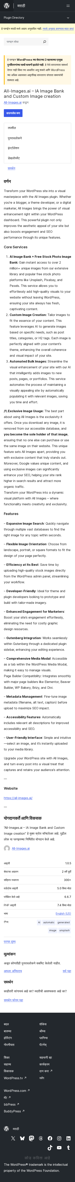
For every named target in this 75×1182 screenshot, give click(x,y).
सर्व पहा (67, 971)
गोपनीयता (9, 1045)
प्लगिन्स (43, 1038)
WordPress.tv (15, 1078)
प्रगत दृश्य (10, 941)
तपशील (12, 128)
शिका (7, 1057)
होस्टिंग (8, 1038)
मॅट (7, 1098)
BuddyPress (14, 1111)
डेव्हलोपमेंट (14, 158)
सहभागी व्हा (45, 1057)
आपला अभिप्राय (13, 971)
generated (64, 922)
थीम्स (42, 1031)
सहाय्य (7, 1064)
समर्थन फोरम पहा (13, 1000)
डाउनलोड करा (13, 113)
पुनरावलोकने (15, 138)
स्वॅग (41, 1078)
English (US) (63, 913)
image (52, 930)
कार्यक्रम (44, 1064)
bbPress (11, 1104)
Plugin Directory (14, 17)
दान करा (46, 1071)
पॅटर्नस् (43, 1045)
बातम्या (7, 1031)
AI (39, 922)
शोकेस (43, 1024)
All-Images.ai (13, 102)
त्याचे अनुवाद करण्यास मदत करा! (58, 28)
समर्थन (11, 168)
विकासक (9, 1071)
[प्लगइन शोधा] (44, 42)
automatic (48, 922)
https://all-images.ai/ (18, 798)
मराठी (16, 1129)
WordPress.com (17, 1091)
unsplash (64, 930)
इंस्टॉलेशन (13, 148)
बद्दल (6, 1024)
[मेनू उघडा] (69, 6)
